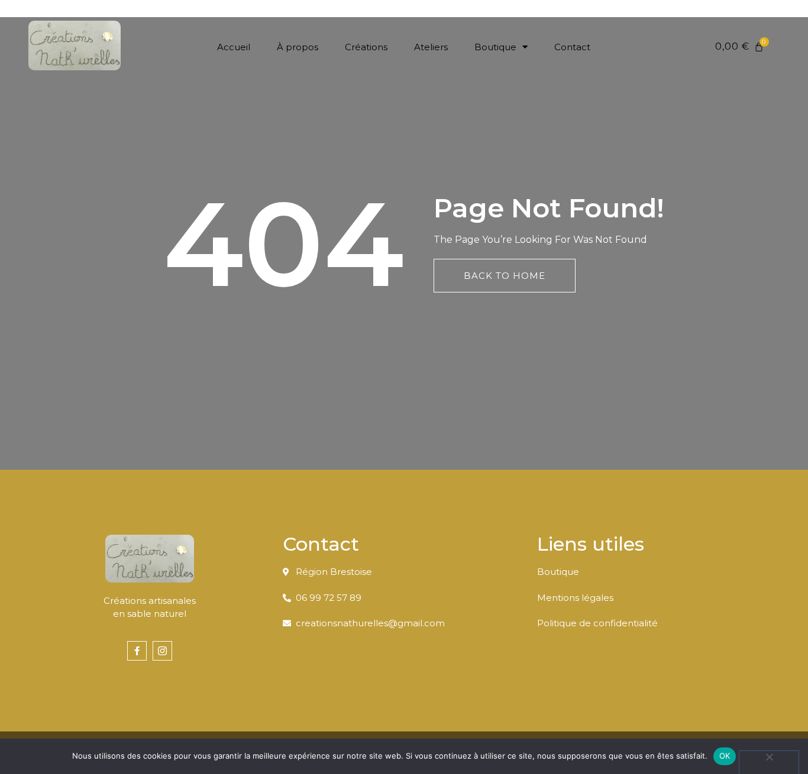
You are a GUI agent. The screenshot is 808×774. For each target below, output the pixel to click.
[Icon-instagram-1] (162, 651)
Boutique (495, 47)
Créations (366, 47)
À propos (297, 47)
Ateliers (431, 47)
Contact (572, 47)
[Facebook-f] (137, 651)
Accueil (233, 47)
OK (725, 755)
